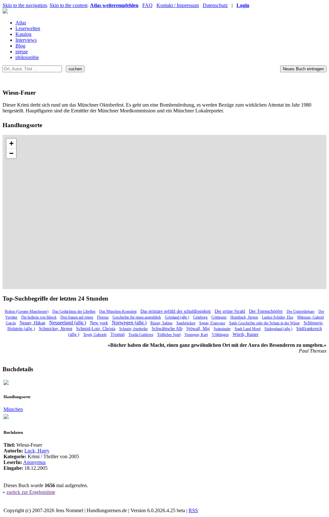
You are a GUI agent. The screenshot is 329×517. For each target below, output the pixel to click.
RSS (193, 510)
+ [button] (11, 143)
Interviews (26, 40)
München (13, 409)
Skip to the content (68, 5)
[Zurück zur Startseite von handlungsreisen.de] (5, 11)
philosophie (27, 57)
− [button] (11, 153)
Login (242, 5)
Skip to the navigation (25, 5)
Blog (20, 45)
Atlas (20, 22)
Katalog (23, 34)
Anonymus (34, 462)
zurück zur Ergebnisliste (30, 492)
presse (21, 51)
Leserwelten (27, 28)
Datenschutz (215, 5)
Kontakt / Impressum (177, 5)
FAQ (147, 5)
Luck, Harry (36, 450)
